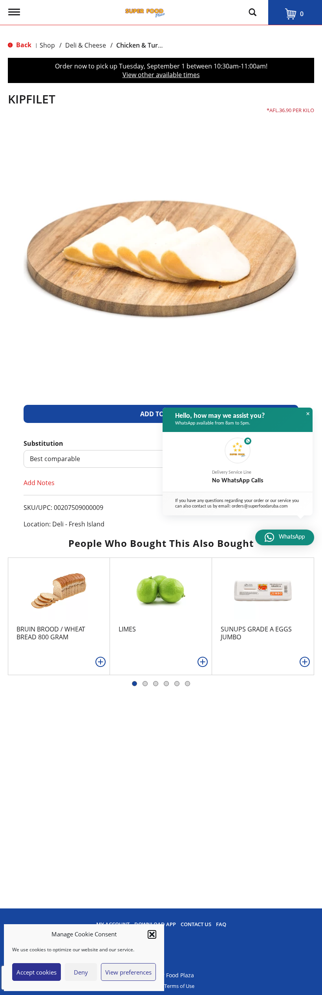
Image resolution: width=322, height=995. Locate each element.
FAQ (221, 924)
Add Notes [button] (39, 482)
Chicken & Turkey (142, 45)
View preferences (128, 972)
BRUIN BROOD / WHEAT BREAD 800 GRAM (50, 633)
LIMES (127, 629)
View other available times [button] (161, 74)
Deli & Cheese (85, 45)
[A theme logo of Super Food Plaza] (145, 11)
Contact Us (196, 924)
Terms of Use (179, 986)
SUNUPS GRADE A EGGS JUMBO (256, 633)
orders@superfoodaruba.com (260, 506)
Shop (47, 45)
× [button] (308, 413)
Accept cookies (36, 972)
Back (23, 45)
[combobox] (161, 458)
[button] (152, 934)
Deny (81, 972)
